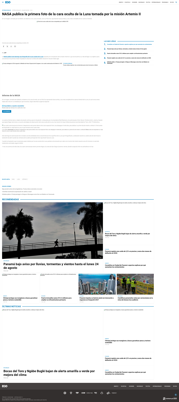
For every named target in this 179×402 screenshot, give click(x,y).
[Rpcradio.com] (96, 394)
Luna (18, 179)
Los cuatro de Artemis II (11, 129)
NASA (13, 179)
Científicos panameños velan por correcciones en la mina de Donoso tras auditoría (135, 299)
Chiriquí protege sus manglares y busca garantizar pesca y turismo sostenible (20, 299)
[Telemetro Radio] (108, 394)
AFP (5, 52)
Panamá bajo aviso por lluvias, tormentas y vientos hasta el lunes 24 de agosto (127, 49)
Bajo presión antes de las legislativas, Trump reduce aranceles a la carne (22, 189)
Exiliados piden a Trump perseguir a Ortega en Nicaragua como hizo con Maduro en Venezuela (28, 194)
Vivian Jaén (5, 270)
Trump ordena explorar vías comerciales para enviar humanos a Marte (80, 65)
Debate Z (121, 2)
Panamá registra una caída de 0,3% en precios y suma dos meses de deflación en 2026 (129, 58)
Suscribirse (6, 111)
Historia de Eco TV (18, 397)
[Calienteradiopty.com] (102, 394)
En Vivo (172, 2)
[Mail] (15, 46)
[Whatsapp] (11, 46)
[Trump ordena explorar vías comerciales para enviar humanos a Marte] (32, 63)
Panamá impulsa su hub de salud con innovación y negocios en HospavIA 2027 (97, 299)
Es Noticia (127, 2)
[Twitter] (7, 46)
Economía (134, 2)
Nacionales (142, 2)
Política (148, 2)
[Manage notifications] (176, 395)
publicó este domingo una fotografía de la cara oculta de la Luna (23, 56)
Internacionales (156, 2)
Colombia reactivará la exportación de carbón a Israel (17, 191)
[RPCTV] (71, 394)
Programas (165, 2)
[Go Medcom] (89, 394)
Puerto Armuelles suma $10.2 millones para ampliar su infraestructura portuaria (127, 53)
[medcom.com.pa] (114, 394)
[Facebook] (3, 46)
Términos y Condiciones (7, 397)
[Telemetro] (65, 394)
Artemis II (24, 179)
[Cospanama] (83, 394)
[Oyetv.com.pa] (77, 394)
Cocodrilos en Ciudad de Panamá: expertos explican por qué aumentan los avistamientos (129, 44)
